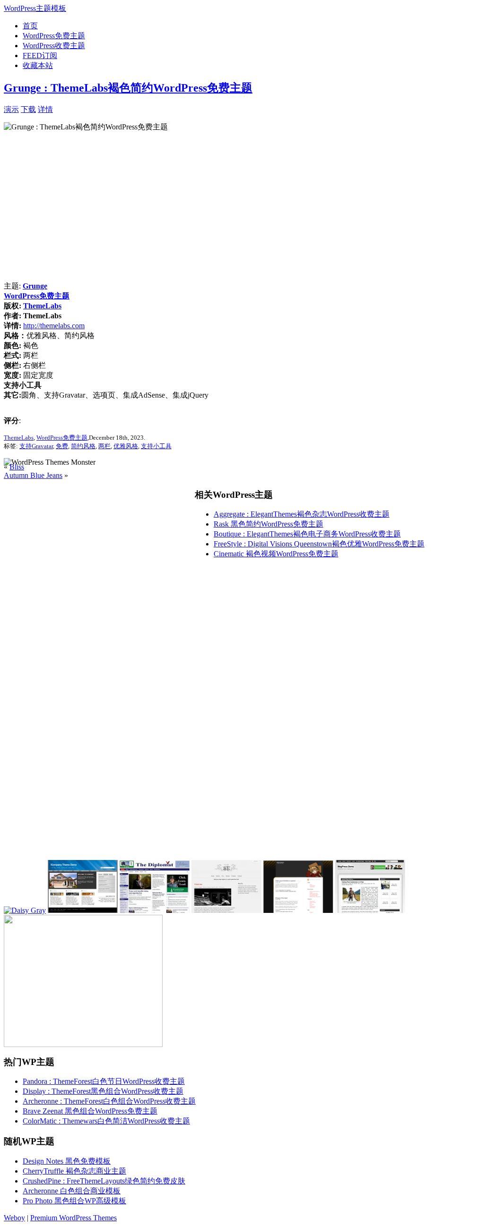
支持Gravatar (36, 446)
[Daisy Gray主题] (25, 910)
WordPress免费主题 (54, 36)
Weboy (14, 1218)
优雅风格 (125, 446)
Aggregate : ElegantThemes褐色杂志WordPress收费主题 (301, 514)
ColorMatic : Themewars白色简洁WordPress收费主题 (106, 1121)
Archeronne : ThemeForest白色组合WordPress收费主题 (109, 1101)
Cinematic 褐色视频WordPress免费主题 (276, 554)
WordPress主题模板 (35, 8)
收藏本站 (38, 65)
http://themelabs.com (54, 326)
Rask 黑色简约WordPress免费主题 (268, 524)
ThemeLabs (42, 306)
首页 (30, 26)
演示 (11, 109)
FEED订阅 (40, 55)
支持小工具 (156, 446)
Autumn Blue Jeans (33, 475)
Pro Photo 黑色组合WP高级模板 (74, 1201)
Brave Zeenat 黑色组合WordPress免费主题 (90, 1111)
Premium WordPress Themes (73, 1218)
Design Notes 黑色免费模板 (67, 1161)
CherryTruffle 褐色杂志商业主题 (74, 1171)
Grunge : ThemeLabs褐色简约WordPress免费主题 (128, 88)
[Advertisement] (163, 108)
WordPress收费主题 (54, 46)
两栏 (104, 446)
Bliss (16, 467)
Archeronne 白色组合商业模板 (72, 1191)
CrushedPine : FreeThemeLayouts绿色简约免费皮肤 (104, 1181)
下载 (28, 109)
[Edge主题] (226, 910)
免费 (62, 446)
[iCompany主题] (83, 910)
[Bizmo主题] (370, 910)
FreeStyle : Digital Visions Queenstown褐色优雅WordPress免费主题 (319, 544)
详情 (45, 109)
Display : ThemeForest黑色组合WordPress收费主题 (103, 1091)
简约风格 (83, 446)
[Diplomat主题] (155, 910)
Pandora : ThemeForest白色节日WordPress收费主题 (104, 1081)
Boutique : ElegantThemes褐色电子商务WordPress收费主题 (307, 534)
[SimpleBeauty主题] (298, 910)
